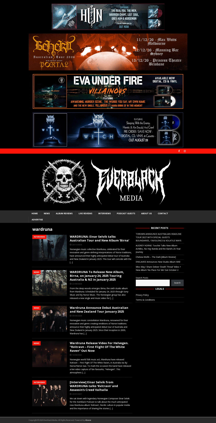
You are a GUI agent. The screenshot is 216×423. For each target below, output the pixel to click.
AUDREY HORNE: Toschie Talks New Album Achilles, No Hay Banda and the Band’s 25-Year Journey (158, 249)
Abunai (88, 420)
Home (35, 213)
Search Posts (142, 277)
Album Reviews (64, 213)
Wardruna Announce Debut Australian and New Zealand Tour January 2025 (99, 309)
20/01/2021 (77, 394)
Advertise (37, 219)
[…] (71, 262)
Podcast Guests (126, 213)
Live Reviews (85, 213)
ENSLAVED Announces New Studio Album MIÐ (158, 261)
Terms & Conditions (145, 299)
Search (177, 282)
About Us (146, 213)
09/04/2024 (77, 315)
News (47, 213)
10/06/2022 (77, 355)
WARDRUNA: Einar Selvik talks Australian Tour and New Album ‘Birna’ (99, 238)
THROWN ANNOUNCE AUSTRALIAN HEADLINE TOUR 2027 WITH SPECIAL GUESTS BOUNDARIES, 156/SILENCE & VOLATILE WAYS (158, 237)
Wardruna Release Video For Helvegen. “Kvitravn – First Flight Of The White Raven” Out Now (99, 347)
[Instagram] (184, 151)
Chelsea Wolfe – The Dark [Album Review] (156, 257)
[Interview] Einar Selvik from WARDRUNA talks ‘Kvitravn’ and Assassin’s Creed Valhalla (94, 386)
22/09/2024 (77, 283)
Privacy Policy (142, 295)
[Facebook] (179, 151)
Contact (163, 213)
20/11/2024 (77, 244)
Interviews (104, 213)
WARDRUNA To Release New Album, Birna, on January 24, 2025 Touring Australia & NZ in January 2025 (97, 276)
